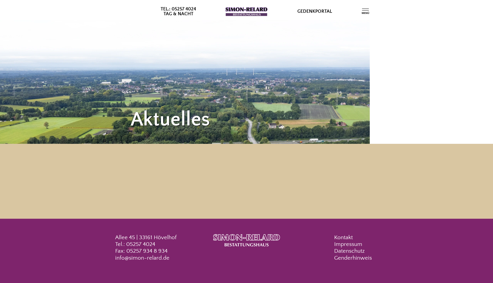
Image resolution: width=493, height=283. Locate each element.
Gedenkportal (314, 11)
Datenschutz (349, 251)
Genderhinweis (353, 258)
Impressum (348, 244)
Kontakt (343, 237)
